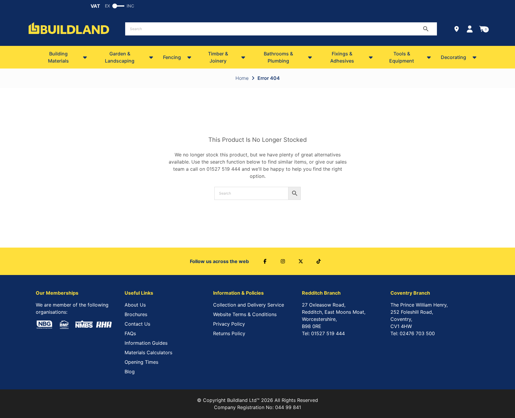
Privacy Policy (229, 324)
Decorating (453, 57)
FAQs (130, 333)
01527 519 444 (223, 169)
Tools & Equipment (401, 57)
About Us (135, 305)
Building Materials (58, 57)
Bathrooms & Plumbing (278, 57)
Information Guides (146, 343)
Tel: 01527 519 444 (323, 333)
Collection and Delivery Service (248, 305)
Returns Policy (229, 333)
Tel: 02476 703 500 (412, 333)
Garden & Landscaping (119, 57)
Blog (130, 372)
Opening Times (141, 362)
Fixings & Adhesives (342, 57)
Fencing (172, 57)
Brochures (136, 314)
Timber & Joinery (218, 57)
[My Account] (469, 28)
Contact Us (137, 324)
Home (242, 78)
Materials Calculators (148, 352)
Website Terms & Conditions (245, 314)
